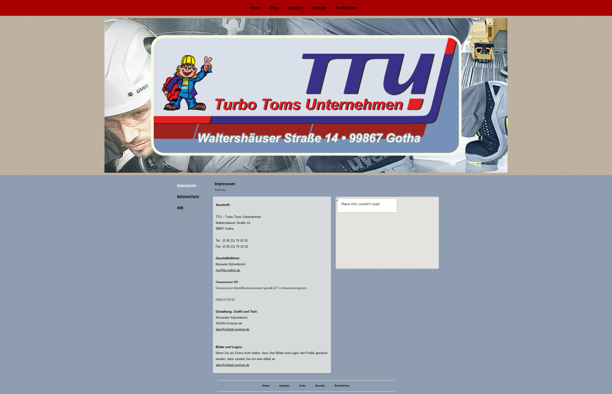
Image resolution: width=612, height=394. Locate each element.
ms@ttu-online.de (228, 270)
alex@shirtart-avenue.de (232, 329)
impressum (186, 185)
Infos (274, 8)
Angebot (295, 8)
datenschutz (188, 196)
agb (180, 207)
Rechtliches (346, 8)
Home (255, 8)
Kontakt (319, 8)
